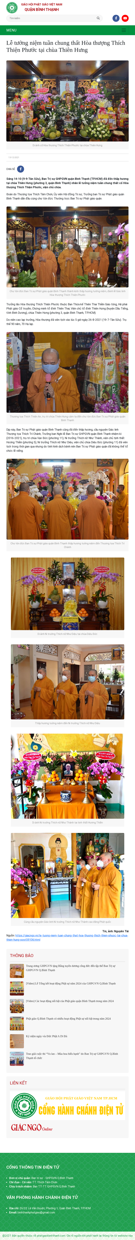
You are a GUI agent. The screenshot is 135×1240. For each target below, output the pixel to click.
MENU (11, 30)
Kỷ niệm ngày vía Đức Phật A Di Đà (46, 1036)
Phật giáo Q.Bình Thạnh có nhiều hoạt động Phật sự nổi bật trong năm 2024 (68, 1018)
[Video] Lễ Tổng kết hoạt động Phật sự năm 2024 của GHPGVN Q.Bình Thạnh (71, 983)
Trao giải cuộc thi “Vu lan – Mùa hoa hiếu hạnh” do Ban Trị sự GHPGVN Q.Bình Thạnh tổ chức (72, 1055)
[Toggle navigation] (124, 30)
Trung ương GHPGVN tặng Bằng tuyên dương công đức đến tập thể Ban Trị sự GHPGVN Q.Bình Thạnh (70, 968)
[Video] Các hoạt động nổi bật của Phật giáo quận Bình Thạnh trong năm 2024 (70, 1001)
